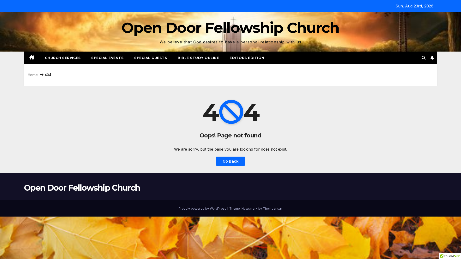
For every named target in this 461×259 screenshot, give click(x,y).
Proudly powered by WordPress (203, 208)
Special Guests (150, 58)
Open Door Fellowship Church (230, 27)
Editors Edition (247, 58)
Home (33, 74)
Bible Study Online (198, 58)
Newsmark (249, 208)
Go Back (230, 161)
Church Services (63, 58)
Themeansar (272, 208)
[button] (423, 57)
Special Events (107, 58)
